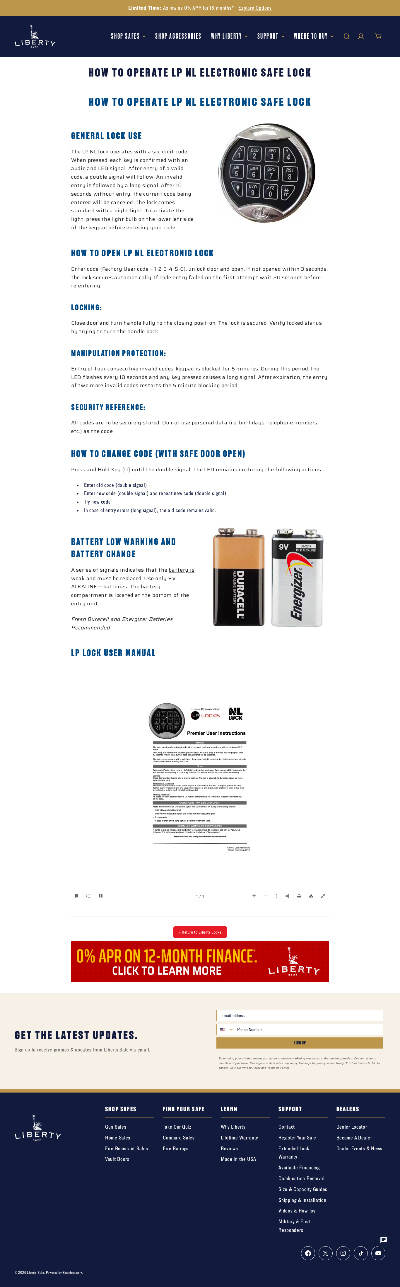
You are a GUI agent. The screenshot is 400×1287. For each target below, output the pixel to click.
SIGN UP (300, 1042)
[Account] (360, 36)
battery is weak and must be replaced (132, 574)
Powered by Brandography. (64, 1272)
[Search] (346, 36)
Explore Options (255, 8)
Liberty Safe (35, 1272)
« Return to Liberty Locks (200, 932)
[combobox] (225, 1029)
